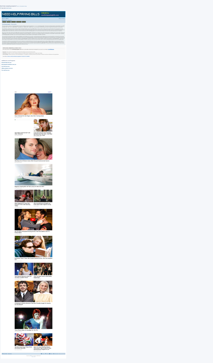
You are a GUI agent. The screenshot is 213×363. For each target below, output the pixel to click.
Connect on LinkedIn (26, 56)
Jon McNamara (51, 49)
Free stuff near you (5, 70)
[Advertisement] (27, 3)
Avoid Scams (8, 8)
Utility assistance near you (7, 68)
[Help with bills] (33, 14)
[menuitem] (7, 18)
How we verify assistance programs (14, 56)
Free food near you (6, 66)
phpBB (30, 355)
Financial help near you (6, 62)
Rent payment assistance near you (9, 64)
